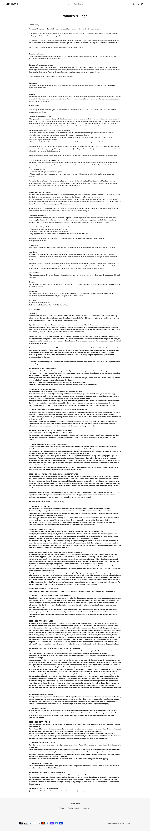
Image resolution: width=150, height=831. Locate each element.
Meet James (86, 808)
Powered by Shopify (125, 823)
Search (62, 808)
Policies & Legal (73, 808)
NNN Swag (12, 4)
